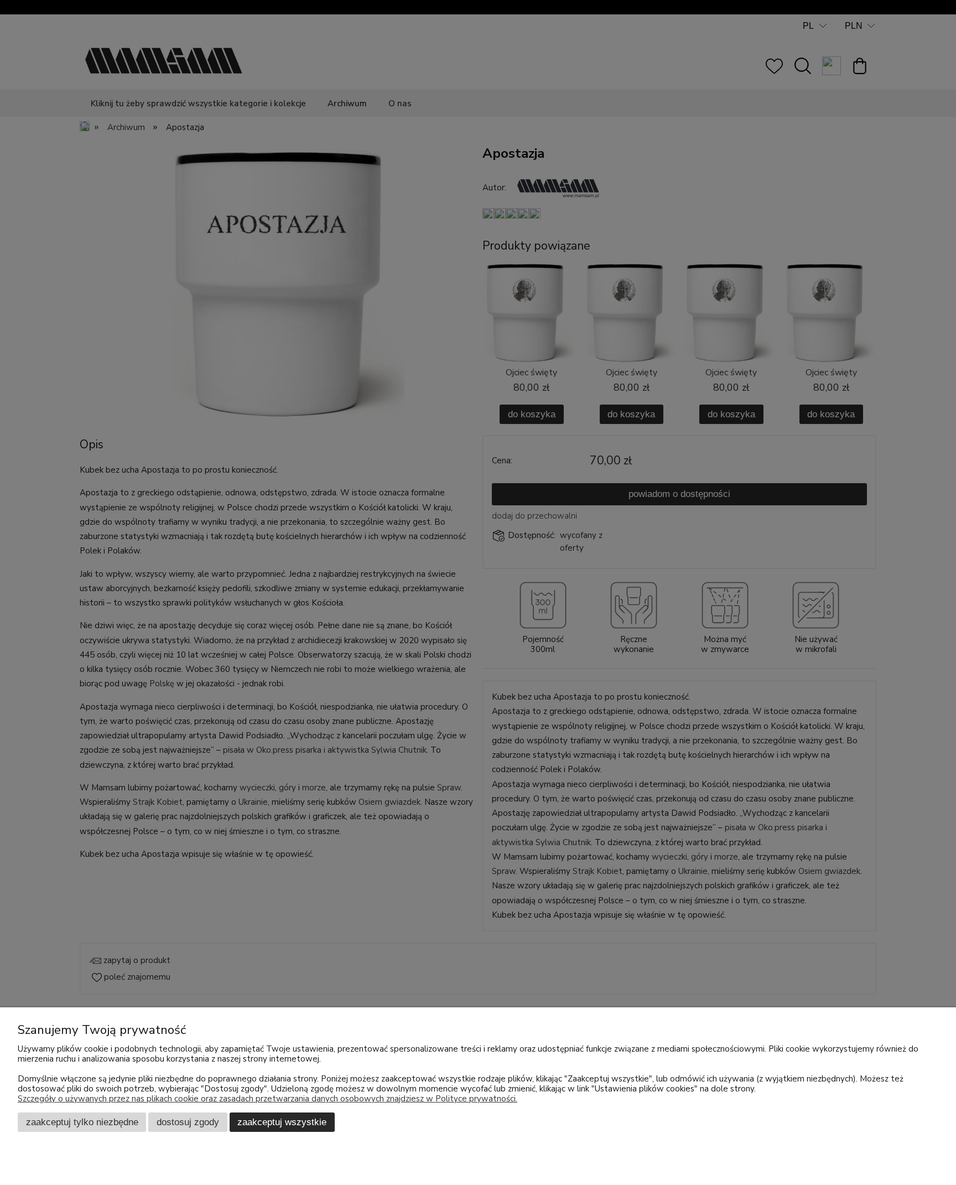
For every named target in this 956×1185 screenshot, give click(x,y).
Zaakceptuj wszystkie (281, 1121)
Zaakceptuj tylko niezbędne (82, 1121)
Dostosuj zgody (188, 1121)
